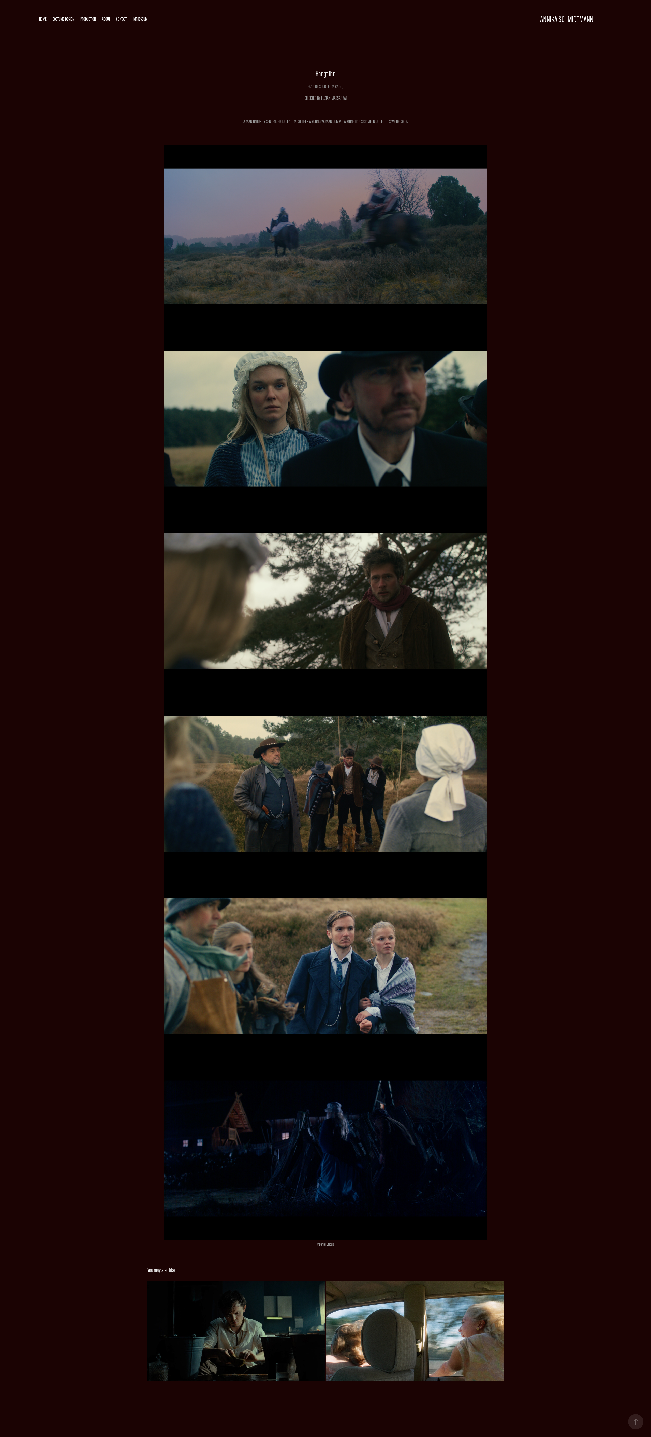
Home (43, 19)
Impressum (140, 19)
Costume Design (63, 19)
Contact (121, 19)
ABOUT (106, 19)
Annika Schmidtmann (566, 19)
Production (88, 19)
